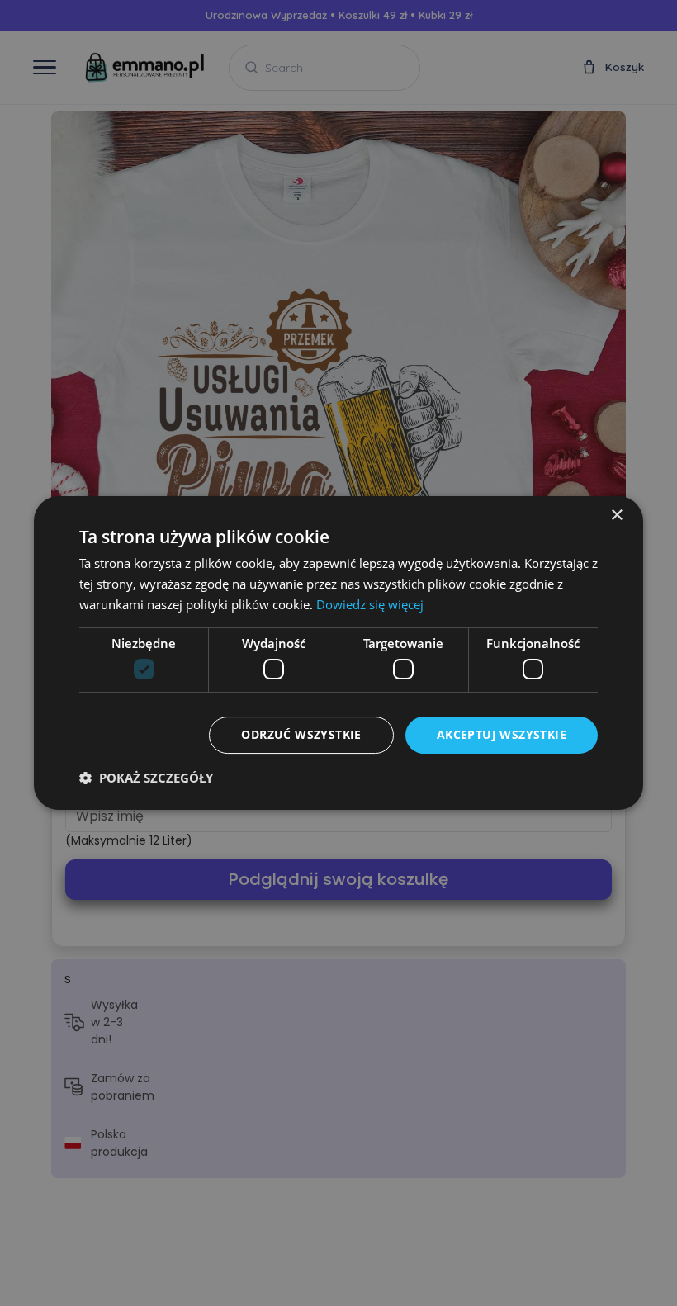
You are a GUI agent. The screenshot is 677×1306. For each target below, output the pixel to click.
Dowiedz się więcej (370, 604)
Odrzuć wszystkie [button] (301, 734)
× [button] (616, 515)
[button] (146, 777)
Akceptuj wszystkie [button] (501, 734)
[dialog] (338, 653)
